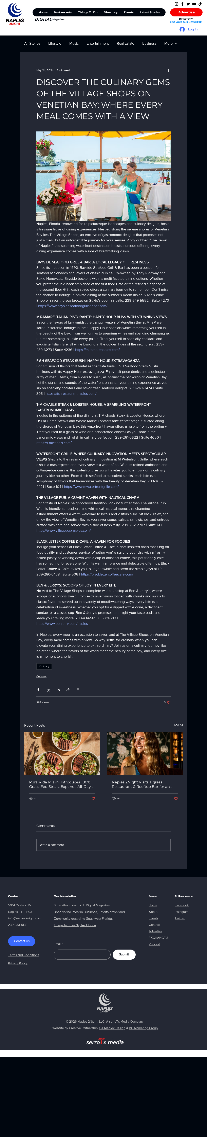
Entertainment (98, 43)
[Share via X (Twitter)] (48, 690)
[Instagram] (176, 4)
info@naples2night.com (24, 918)
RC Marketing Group (143, 1028)
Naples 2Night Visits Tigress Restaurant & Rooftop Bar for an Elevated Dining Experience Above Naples (143, 784)
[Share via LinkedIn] (58, 690)
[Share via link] (68, 690)
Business (149, 43)
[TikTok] (200, 4)
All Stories (32, 43)
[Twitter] (188, 4)
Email (57, 944)
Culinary (44, 666)
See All (178, 724)
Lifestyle (54, 43)
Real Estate (125, 43)
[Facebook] (182, 4)
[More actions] (168, 70)
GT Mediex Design (112, 1028)
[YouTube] (194, 4)
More (168, 43)
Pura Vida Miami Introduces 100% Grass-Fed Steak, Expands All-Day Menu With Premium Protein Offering (60, 784)
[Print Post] (78, 690)
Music (74, 43)
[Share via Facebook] (38, 690)
